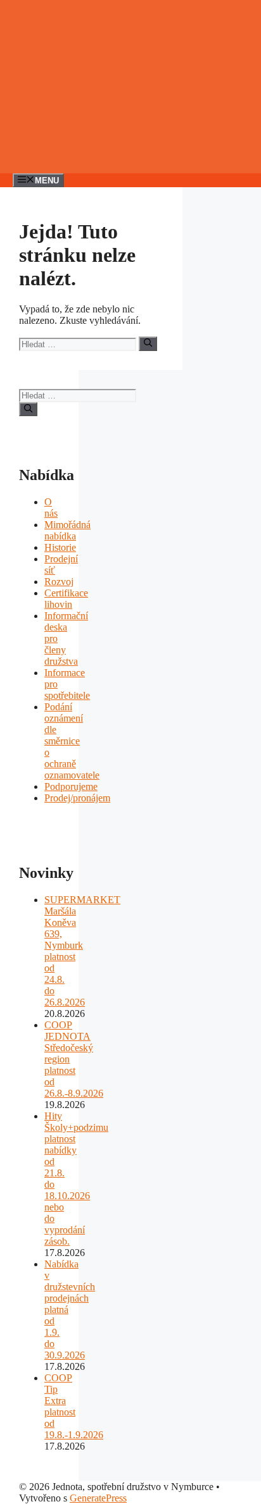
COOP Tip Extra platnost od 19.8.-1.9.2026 (73, 1406)
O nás (51, 507)
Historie (60, 547)
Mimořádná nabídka (67, 530)
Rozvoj (58, 581)
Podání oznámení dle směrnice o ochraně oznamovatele (71, 740)
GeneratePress (98, 1498)
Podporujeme (71, 786)
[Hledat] (148, 343)
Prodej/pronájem (77, 797)
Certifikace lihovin (66, 599)
